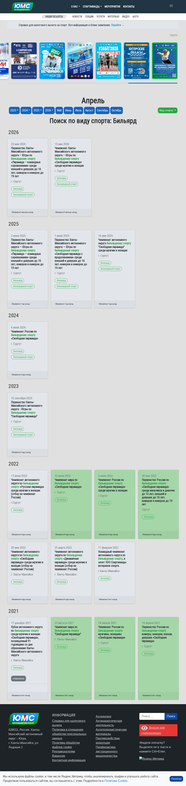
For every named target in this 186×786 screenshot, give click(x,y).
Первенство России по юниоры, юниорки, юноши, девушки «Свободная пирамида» (157, 634)
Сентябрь (102, 110)
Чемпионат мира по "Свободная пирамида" (68, 630)
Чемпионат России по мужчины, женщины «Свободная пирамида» (111, 632)
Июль (78, 110)
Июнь (68, 110)
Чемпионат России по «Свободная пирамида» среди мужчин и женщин (112, 485)
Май (59, 110)
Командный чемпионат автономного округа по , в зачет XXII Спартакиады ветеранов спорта (112, 558)
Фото (135, 16)
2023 (13, 110)
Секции (89, 16)
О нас (74, 6)
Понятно (176, 778)
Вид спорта (166, 110)
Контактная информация (69, 760)
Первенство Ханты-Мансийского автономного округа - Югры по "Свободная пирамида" (26, 409)
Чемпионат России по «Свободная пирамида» (24, 335)
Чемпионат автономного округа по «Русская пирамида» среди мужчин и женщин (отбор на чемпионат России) (27, 488)
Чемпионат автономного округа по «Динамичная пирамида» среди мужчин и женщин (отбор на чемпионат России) (71, 560)
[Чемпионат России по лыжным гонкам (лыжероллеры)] (164, 60)
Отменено (18, 678)
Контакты (128, 6)
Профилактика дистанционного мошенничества (107, 751)
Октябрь (116, 110)
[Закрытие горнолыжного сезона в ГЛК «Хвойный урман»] (52, 60)
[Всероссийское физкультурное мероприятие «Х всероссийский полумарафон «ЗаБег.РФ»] (108, 60)
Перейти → (118, 25)
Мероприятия (112, 6)
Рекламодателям (63, 751)
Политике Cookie (115, 780)
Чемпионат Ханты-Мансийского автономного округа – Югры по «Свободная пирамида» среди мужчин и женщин (70, 156)
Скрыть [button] (173, 35)
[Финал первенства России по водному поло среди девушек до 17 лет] (80, 60)
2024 (25, 110)
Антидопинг (104, 716)
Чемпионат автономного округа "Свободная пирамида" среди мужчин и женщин (114, 245)
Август (89, 110)
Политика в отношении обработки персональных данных (69, 734)
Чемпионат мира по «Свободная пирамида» (68, 483)
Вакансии (58, 755)
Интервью (113, 16)
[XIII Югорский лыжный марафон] (24, 60)
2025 (36, 110)
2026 (48, 110)
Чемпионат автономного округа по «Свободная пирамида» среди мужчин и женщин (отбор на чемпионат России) (27, 560)
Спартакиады (91, 6)
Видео (126, 16)
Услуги (100, 16)
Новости (77, 16)
